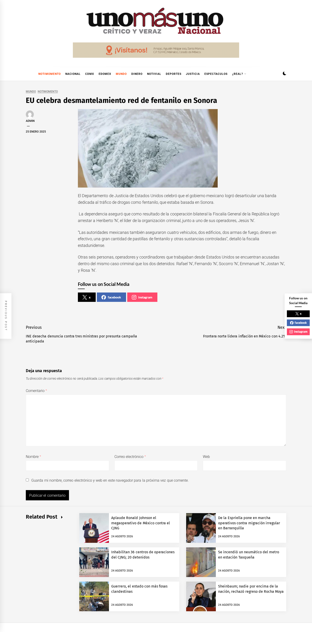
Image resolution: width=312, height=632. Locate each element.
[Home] (28, 74)
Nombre (33, 456)
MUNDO (121, 74)
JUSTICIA (193, 74)
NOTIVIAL (154, 74)
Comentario (36, 391)
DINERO (137, 74)
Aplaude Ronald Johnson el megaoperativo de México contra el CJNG (140, 523)
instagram (145, 297)
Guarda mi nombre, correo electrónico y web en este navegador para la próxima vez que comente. (110, 480)
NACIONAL (73, 74)
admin (30, 121)
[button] (284, 74)
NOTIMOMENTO (49, 74)
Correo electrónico (130, 456)
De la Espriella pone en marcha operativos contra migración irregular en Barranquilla (249, 523)
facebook (114, 297)
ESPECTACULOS (215, 74)
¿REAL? (237, 74)
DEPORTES (173, 74)
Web (206, 456)
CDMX (89, 74)
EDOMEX (105, 74)
